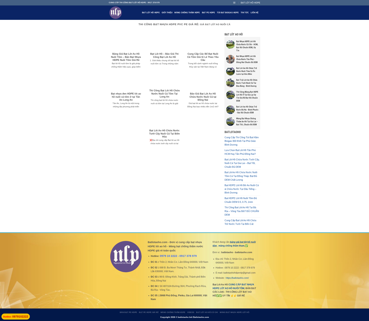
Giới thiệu (167, 13)
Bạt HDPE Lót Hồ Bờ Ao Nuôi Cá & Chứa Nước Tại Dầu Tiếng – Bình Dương (242, 189)
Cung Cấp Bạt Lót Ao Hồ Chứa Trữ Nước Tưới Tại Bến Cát (240, 222)
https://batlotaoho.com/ (237, 278)
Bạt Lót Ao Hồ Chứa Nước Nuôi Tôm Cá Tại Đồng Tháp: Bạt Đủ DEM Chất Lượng (241, 176)
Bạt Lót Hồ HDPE (151, 13)
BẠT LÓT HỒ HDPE (250, 2)
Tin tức (245, 13)
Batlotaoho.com (201, 317)
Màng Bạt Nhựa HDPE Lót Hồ (234, 312)
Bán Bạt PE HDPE (128, 312)
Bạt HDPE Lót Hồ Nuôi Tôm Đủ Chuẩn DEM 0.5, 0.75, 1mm (241, 200)
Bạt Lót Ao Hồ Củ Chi (207, 312)
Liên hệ (254, 13)
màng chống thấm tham (231, 245)
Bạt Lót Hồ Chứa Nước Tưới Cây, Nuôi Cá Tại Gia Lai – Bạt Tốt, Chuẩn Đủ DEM (242, 163)
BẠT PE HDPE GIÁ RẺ (149, 312)
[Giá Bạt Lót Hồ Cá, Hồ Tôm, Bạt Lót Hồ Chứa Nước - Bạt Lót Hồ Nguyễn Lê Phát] (123, 12)
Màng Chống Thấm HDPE (187, 13)
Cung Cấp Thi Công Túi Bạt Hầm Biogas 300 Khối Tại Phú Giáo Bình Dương (242, 141)
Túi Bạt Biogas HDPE (228, 13)
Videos (190, 312)
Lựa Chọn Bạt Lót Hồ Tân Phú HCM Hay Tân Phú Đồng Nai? (240, 152)
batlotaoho (183, 317)
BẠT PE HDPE (208, 13)
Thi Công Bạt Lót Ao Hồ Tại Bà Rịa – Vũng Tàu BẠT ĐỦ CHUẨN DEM (242, 211)
